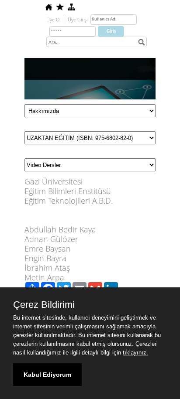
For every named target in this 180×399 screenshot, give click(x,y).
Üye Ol (53, 19)
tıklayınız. (135, 352)
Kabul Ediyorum (47, 374)
